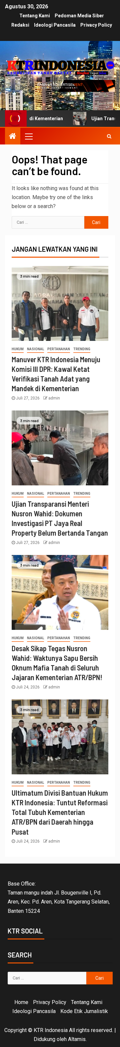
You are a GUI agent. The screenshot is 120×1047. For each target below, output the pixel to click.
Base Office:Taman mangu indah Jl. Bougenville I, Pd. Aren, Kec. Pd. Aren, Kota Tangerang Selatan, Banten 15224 (59, 897)
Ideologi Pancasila (55, 25)
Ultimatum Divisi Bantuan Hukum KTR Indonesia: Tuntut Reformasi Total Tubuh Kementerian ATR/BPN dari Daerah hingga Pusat (60, 812)
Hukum (18, 349)
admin (54, 398)
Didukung (44, 1039)
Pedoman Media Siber (79, 15)
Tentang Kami (34, 15)
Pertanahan (58, 349)
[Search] (109, 136)
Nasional (35, 349)
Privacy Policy (96, 25)
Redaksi (20, 25)
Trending (81, 349)
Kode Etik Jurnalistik (84, 1011)
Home (21, 1002)
